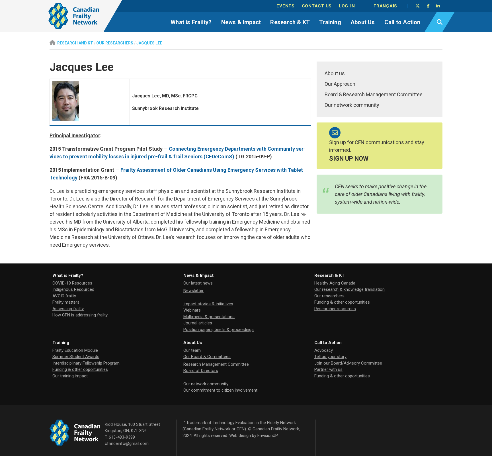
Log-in (347, 6)
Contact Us (317, 6)
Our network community (352, 105)
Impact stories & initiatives (208, 303)
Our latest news (198, 283)
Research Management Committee (216, 364)
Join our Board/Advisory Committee (348, 363)
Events (285, 6)
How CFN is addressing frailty (80, 315)
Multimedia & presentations (209, 316)
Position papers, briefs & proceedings (218, 329)
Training (330, 22)
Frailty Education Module (75, 350)
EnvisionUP (267, 435)
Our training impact (70, 376)
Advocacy (323, 350)
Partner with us (328, 369)
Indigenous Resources (73, 289)
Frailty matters (65, 302)
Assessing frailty (68, 308)
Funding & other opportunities (342, 302)
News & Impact (241, 22)
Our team (192, 350)
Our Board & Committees (207, 356)
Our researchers (329, 295)
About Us (362, 22)
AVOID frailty (64, 295)
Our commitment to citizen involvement (220, 390)
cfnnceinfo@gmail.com (127, 443)
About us (335, 73)
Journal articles (197, 323)
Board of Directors (200, 370)
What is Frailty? (191, 22)
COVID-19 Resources (72, 283)
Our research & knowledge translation (349, 289)
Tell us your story (330, 356)
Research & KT (290, 22)
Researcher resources (335, 308)
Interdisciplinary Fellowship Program (86, 363)
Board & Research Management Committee (374, 94)
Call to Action (402, 22)
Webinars (192, 310)
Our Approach (340, 84)
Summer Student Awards (75, 356)
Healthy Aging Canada (334, 283)
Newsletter (193, 290)
